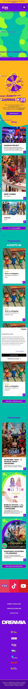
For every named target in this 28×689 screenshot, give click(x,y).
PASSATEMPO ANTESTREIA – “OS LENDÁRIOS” (14, 552)
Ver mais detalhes (20, 351)
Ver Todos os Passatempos (14, 566)
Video (3, 235)
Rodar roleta (14, 113)
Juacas (7, 218)
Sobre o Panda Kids (14, 604)
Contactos (14, 613)
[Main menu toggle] (24, 7)
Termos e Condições (8, 683)
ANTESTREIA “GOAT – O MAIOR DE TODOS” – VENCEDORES (13, 461)
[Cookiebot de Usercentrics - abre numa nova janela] (21, 329)
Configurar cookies (13, 358)
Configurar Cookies (18, 685)
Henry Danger (10, 194)
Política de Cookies (9, 685)
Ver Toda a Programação (14, 401)
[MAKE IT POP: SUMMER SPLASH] (10, 40)
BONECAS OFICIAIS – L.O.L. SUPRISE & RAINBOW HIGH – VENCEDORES (14, 507)
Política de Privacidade (19, 683)
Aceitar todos (14, 355)
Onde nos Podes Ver (14, 608)
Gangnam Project (11, 145)
